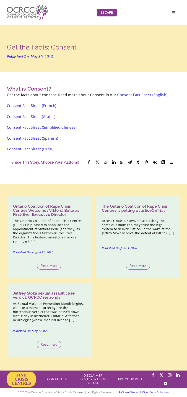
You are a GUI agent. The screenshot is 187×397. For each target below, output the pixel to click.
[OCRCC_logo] (27, 6)
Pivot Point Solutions (155, 392)
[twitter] (161, 375)
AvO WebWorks (129, 392)
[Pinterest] (146, 162)
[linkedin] (178, 375)
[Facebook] (89, 162)
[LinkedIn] (114, 162)
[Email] (171, 162)
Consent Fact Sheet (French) (31, 105)
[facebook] (153, 375)
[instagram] (169, 375)
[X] (97, 162)
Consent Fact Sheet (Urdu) (30, 148)
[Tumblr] (138, 162)
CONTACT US (57, 379)
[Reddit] (105, 162)
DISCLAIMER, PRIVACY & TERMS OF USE (94, 379)
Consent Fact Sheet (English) (142, 94)
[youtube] (165, 383)
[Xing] (163, 162)
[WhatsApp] (122, 162)
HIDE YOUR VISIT (130, 379)
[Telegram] (130, 162)
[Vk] (155, 162)
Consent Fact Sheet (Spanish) (32, 138)
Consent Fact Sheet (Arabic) (31, 116)
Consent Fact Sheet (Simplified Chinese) (42, 127)
